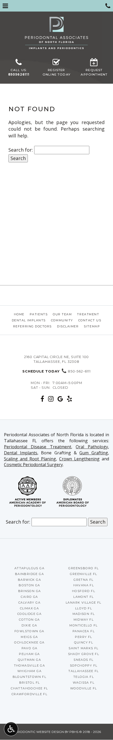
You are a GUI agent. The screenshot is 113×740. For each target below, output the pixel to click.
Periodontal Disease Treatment (37, 447)
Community (62, 320)
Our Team (62, 314)
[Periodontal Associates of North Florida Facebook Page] (42, 399)
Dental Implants (29, 320)
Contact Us (89, 320)
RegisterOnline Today (56, 72)
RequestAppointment (94, 72)
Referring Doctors (32, 326)
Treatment (88, 314)
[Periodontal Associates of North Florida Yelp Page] (70, 399)
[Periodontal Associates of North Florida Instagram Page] (51, 399)
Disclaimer (68, 326)
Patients (39, 314)
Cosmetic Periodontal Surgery (33, 464)
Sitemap (92, 326)
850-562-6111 (56, 371)
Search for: (20, 150)
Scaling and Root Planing (30, 459)
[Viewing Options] (11, 729)
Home (19, 314)
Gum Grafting (93, 453)
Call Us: (19, 72)
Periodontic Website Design (38, 732)
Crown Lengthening (79, 459)
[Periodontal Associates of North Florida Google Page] (60, 399)
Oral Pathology (92, 447)
